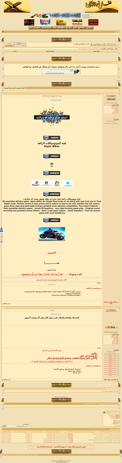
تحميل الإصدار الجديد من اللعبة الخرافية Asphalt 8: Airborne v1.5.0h (107, 437)
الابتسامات (118, 421)
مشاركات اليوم (50, 51)
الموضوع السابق (64, 396)
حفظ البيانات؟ (9, 43)
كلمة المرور (24, 45)
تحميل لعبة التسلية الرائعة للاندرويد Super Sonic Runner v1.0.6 (108, 435)
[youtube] (1, 242)
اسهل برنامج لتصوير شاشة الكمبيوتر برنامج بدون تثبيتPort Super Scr (107, 441)
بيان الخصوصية (8, 454)
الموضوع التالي (57, 396)
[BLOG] (1, 239)
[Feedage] (1, 236)
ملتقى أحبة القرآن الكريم (20, 454)
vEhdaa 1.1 (58, 462)
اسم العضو (24, 43)
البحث (14, 51)
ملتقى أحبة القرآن (111, 44)
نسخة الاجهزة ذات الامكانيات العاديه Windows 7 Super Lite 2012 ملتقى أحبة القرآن (104, 439)
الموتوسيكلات (110, 391)
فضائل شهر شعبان (74, 369)
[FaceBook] (1, 229)
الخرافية (105, 391)
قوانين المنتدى (117, 425)
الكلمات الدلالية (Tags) (111, 389)
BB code (117, 420)
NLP (62, 462)
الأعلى (3, 454)
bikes (115, 391)
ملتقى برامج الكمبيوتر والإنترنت (81, 44)
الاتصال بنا (36, 454)
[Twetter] (1, 234)
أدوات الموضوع (21, 88)
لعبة (117, 391)
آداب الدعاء (76, 371)
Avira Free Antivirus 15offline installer (66, 293)
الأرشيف (13, 454)
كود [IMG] (118, 422)
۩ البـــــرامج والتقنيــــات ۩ (98, 44)
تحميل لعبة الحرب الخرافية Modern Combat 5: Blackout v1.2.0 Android (106, 433)
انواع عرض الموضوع (10, 88)
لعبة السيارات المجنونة (72, 291)
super (103, 391)
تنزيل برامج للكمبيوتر (52, 284)
